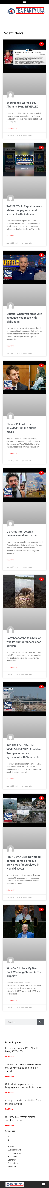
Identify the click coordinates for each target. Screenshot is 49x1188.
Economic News (15, 1153)
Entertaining (13, 1163)
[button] (24, 2)
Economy (12, 1160)
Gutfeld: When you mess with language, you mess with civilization (24, 317)
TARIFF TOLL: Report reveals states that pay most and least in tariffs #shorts (24, 210)
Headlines (12, 1166)
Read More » (12, 128)
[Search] (40, 1022)
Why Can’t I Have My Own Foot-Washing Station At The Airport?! (24, 972)
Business (12, 1146)
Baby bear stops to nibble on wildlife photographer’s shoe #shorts (24, 641)
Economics (12, 1156)
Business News (14, 1150)
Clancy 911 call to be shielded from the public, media (22, 428)
